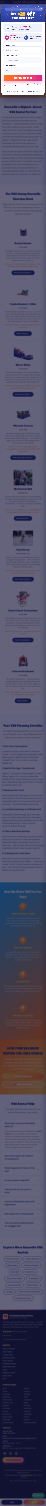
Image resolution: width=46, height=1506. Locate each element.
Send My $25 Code (23, 78)
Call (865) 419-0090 (32, 91)
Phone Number (12, 65)
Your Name (10, 45)
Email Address (11, 55)
